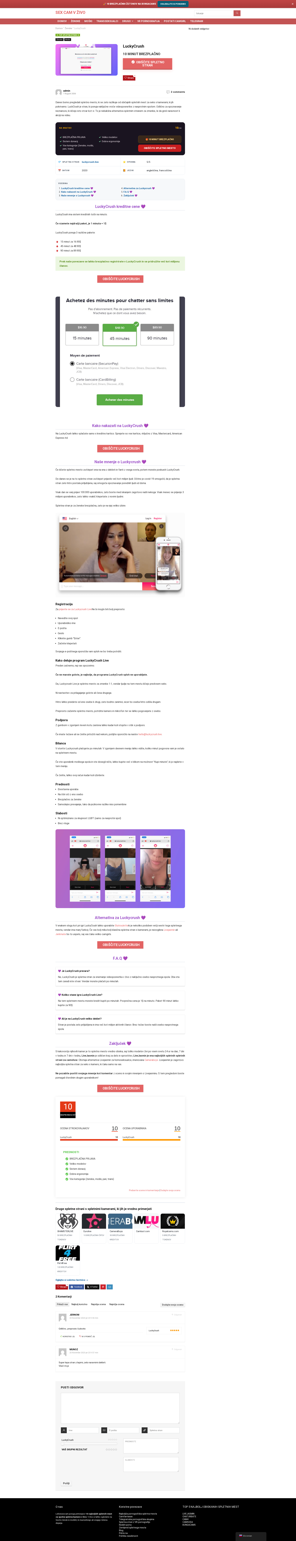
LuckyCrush (68, 1440)
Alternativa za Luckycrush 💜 (139, 188)
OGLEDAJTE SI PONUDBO (173, 4)
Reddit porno (125, 1525)
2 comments (178, 92)
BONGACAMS (189, 1525)
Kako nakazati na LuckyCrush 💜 (78, 192)
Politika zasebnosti (128, 1536)
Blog (121, 1530)
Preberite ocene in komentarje (144, 1190)
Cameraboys (151, 1060)
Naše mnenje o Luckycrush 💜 (77, 195)
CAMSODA (188, 1522)
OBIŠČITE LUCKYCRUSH (121, 279)
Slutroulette (121, 925)
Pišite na (123, 1533)
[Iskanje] (237, 13)
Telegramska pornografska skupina (136, 1519)
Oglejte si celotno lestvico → (72, 1280)
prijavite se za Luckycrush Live (75, 609)
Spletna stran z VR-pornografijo (134, 1522)
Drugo (126, 21)
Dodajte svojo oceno (170, 1190)
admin (66, 90)
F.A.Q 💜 (127, 192)
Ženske (75, 21)
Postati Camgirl (175, 21)
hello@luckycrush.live (150, 734)
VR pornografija (148, 21)
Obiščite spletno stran (149, 63)
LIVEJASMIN (188, 1514)
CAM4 (185, 1519)
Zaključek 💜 (130, 195)
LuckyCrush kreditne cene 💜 (77, 188)
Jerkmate (61, 934)
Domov (62, 21)
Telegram (196, 21)
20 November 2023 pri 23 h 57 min (84, 1353)
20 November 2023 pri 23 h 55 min (84, 1318)
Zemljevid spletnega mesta (132, 1527)
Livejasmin (169, 929)
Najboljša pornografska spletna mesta (138, 1514)
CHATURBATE (189, 1516)
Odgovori (178, 1315)
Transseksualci (107, 21)
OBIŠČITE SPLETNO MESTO (160, 148)
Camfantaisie (126, 1516)
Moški (88, 21)
